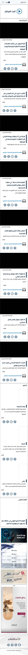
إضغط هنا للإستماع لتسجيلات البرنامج (13, 64)
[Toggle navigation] (3, 2)
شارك (4, 60)
